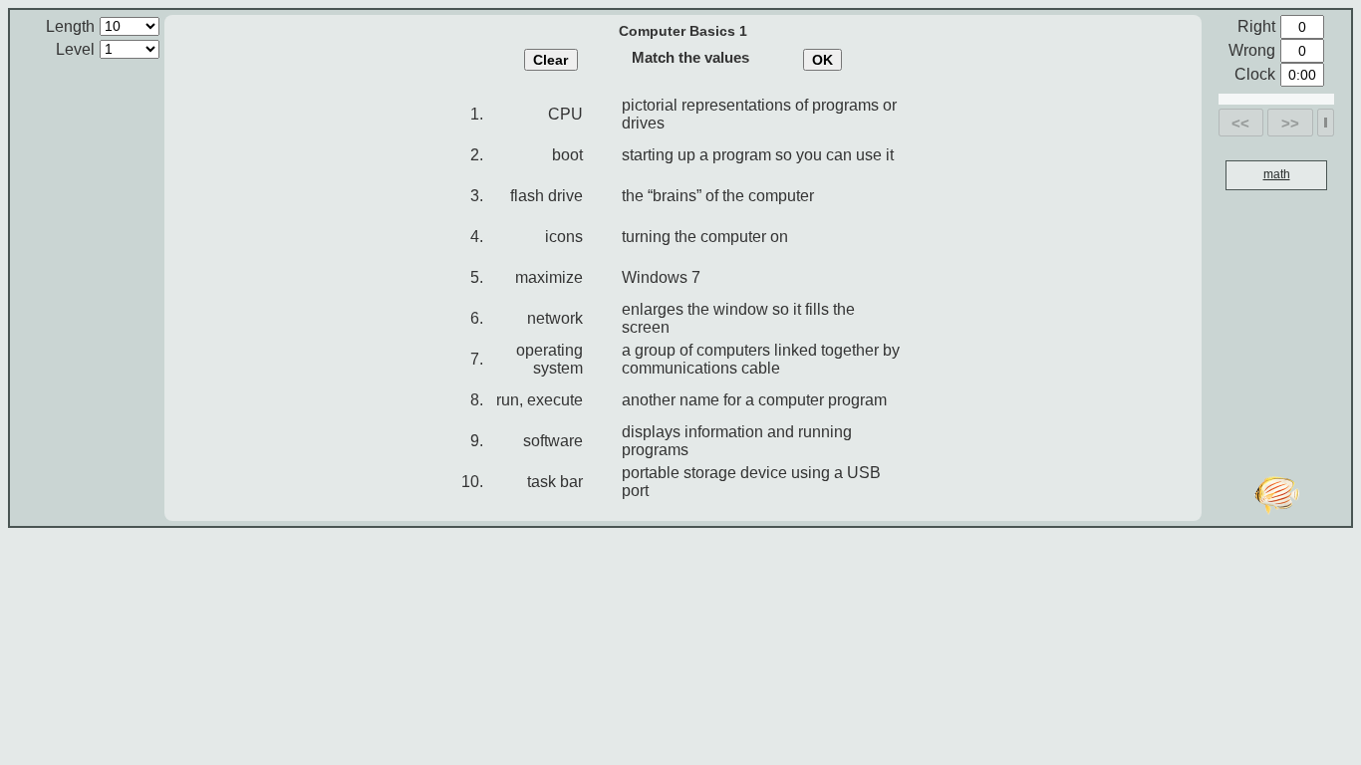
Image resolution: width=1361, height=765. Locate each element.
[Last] (1325, 122)
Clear (550, 60)
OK (822, 60)
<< (1240, 123)
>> (1290, 123)
